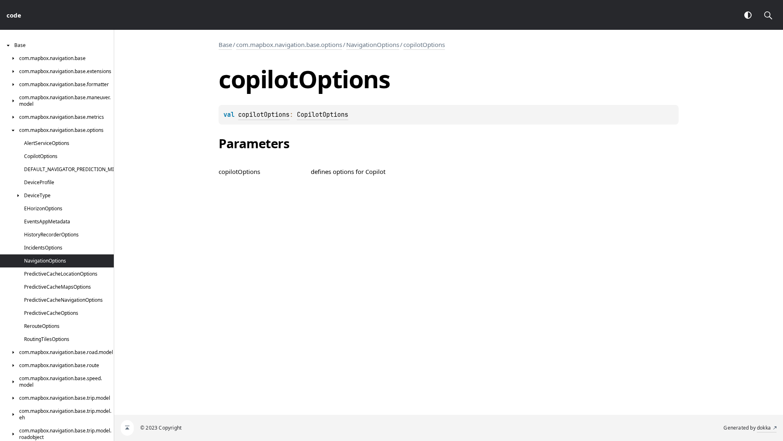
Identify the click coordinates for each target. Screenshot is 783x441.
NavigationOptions (372, 44)
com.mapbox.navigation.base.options (289, 44)
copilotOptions (424, 44)
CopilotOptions (322, 115)
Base (225, 44)
